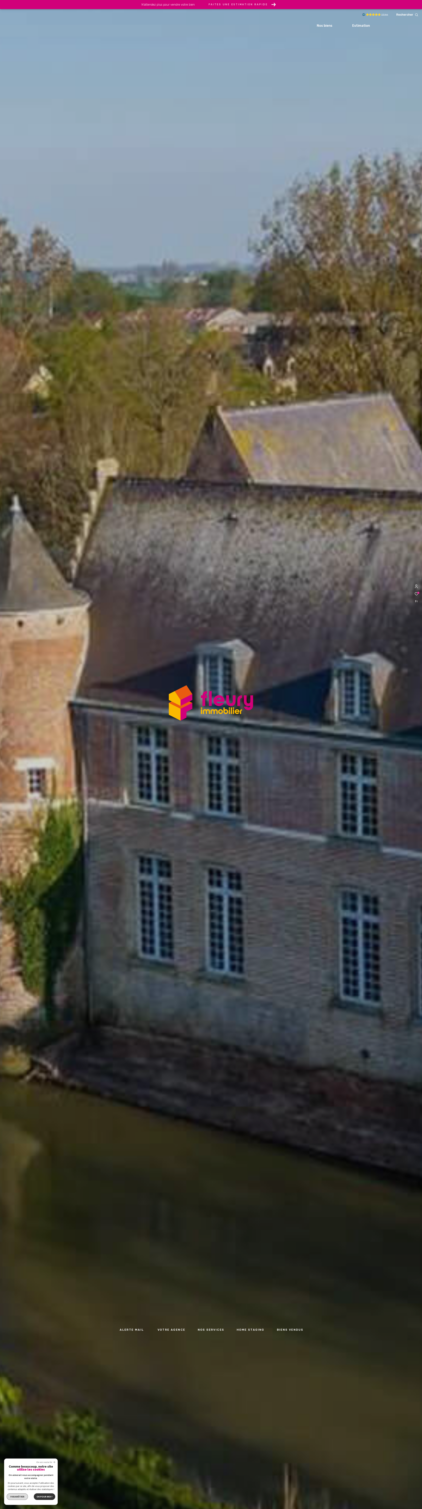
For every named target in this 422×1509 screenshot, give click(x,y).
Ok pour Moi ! (44, 1496)
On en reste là (44, 1462)
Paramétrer (17, 1496)
